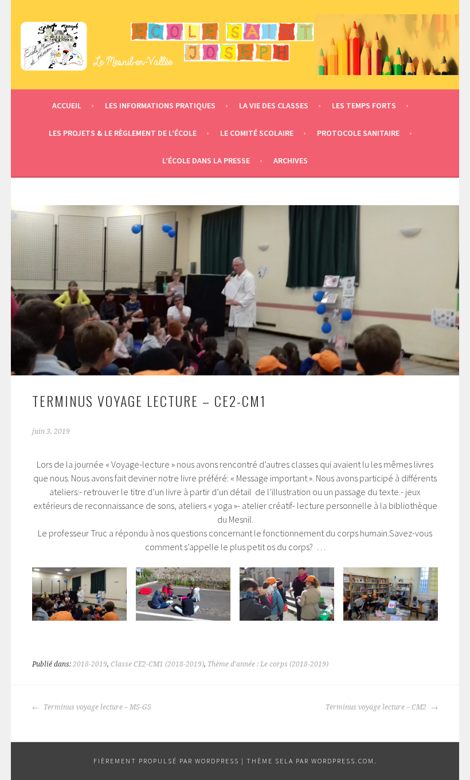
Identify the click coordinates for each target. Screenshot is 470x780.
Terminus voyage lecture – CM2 (377, 707)
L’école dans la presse (206, 160)
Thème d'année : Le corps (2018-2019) (267, 664)
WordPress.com (342, 761)
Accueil (66, 105)
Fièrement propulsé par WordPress (166, 761)
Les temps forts (364, 105)
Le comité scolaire (256, 133)
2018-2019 (90, 664)
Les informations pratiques (160, 105)
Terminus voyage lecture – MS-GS (96, 707)
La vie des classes (273, 105)
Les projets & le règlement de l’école (123, 133)
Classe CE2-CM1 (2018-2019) (157, 664)
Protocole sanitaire (358, 133)
